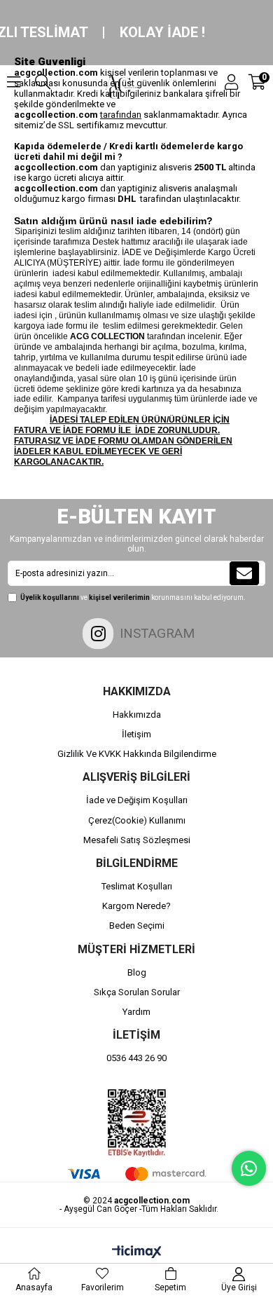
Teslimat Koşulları (137, 886)
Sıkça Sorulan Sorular (137, 992)
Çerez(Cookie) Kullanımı (137, 820)
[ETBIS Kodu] (137, 1123)
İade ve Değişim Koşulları (137, 800)
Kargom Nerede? (136, 906)
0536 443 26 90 (136, 1058)
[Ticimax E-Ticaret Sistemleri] (137, 1252)
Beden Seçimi (136, 925)
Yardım (136, 1011)
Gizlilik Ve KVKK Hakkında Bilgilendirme (136, 754)
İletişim (136, 734)
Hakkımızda (137, 714)
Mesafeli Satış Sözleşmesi (136, 840)
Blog (136, 972)
